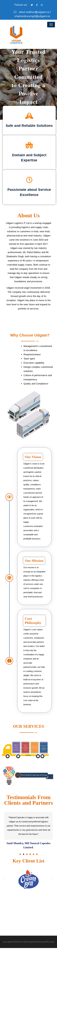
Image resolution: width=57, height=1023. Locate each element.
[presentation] (20, 854)
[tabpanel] (28, 830)
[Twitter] (30, 5)
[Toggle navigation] (51, 24)
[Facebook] (35, 5)
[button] (4, 879)
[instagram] (40, 5)
